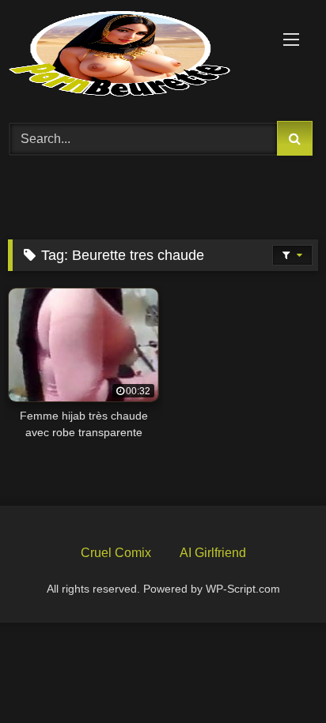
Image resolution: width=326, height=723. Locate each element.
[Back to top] (277, 674)
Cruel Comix (116, 552)
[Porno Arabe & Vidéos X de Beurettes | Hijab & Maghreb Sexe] (134, 55)
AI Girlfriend (213, 552)
